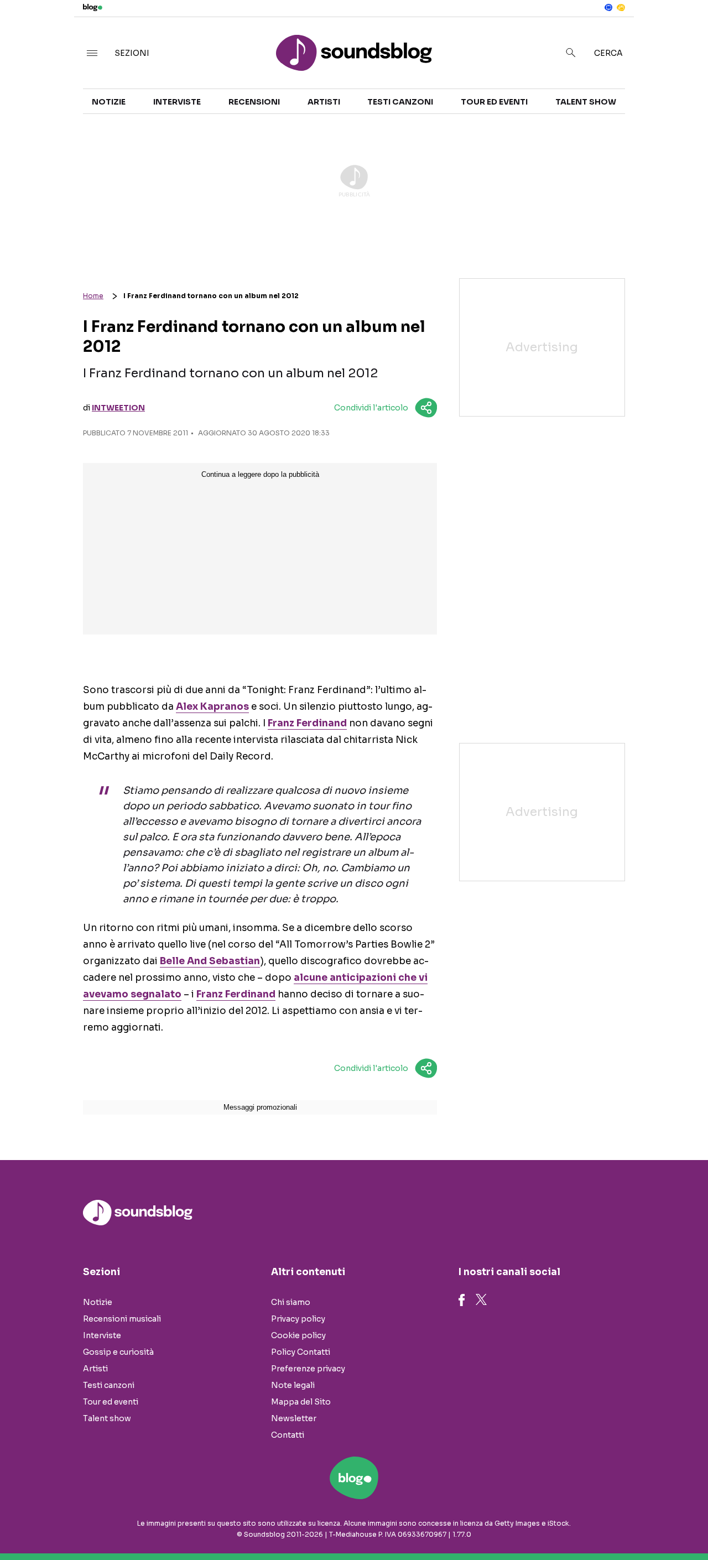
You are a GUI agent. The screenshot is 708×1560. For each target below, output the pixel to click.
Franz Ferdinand (307, 723)
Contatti (287, 1435)
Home (93, 296)
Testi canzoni (400, 102)
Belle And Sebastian (210, 961)
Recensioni (254, 102)
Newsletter (293, 1418)
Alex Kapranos (212, 707)
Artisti (324, 102)
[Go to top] (606, 1523)
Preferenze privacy (308, 1369)
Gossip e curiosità (118, 1352)
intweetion (118, 408)
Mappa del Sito (301, 1402)
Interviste (177, 102)
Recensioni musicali (122, 1319)
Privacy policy (298, 1319)
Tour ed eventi (494, 102)
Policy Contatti (300, 1352)
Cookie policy (298, 1335)
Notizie (109, 102)
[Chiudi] (682, 31)
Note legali (293, 1385)
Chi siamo (290, 1302)
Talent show (585, 102)
